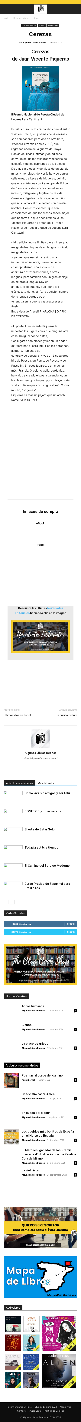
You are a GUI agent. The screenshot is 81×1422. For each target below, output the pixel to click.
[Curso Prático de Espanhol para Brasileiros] (13, 888)
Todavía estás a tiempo (41, 847)
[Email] (51, 692)
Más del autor (46, 783)
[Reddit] (48, 765)
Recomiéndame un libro (19, 1406)
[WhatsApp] (33, 692)
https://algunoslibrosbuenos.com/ (40, 758)
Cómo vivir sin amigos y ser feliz (47, 793)
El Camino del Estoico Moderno (47, 865)
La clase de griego (35, 1043)
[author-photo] (40, 747)
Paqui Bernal (28, 1079)
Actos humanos (33, 1006)
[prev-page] (6, 902)
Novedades (53, 25)
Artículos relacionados (19, 783)
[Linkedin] (42, 692)
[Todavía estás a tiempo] (13, 851)
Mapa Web (65, 1406)
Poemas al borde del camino (42, 1075)
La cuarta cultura (66, 715)
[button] (6, 9)
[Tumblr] (59, 692)
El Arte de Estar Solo (39, 829)
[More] (68, 692)
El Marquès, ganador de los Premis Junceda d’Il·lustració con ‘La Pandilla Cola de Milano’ (49, 1154)
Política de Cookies (54, 1410)
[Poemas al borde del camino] (11, 1080)
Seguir (71, 924)
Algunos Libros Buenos (34, 42)
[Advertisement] (40, 451)
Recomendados (21, 18)
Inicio (6, 18)
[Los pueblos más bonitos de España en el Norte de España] (11, 1136)
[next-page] (12, 902)
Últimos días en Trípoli (17, 715)
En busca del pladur (36, 1113)
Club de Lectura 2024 (46, 1406)
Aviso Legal (35, 1410)
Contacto (22, 1410)
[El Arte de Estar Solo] (13, 833)
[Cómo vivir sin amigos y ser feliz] (13, 797)
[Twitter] (16, 692)
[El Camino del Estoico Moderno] (13, 869)
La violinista (30, 1170)
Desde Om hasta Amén (38, 1094)
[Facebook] (7, 692)
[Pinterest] (25, 692)
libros (37, 18)
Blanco (27, 1025)
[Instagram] (25, 765)
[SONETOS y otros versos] (13, 815)
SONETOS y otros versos (42, 811)
